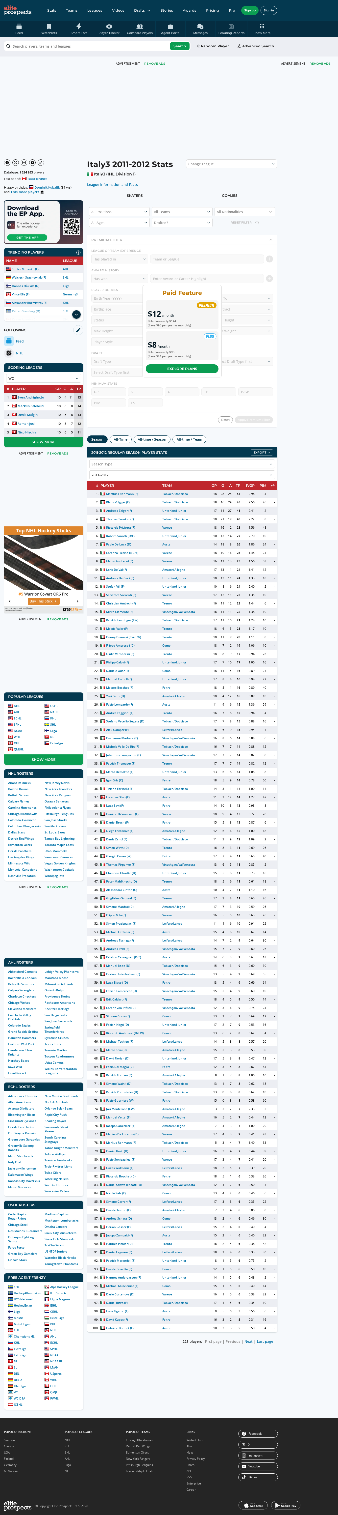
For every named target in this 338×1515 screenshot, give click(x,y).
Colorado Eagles (19, 1025)
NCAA (18, 731)
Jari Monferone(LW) (120, 1109)
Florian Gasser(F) (118, 1227)
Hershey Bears (18, 1060)
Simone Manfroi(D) (120, 907)
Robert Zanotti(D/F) (120, 536)
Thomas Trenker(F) (120, 519)
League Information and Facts (112, 184)
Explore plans (182, 369)
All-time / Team (189, 439)
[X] (15, 162)
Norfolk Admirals (56, 1102)
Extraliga (56, 743)
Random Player (215, 46)
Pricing (212, 10)
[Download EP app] (43, 222)
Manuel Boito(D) (118, 966)
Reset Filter (241, 222)
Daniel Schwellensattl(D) (124, 1185)
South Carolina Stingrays (55, 1139)
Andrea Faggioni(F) (119, 713)
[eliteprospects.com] (17, 10)
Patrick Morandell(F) (120, 1260)
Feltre (166, 688)
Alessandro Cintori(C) (121, 890)
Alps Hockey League (64, 1287)
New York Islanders (58, 789)
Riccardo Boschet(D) (121, 1176)
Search (179, 46)
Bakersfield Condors (22, 978)
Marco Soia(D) (116, 1050)
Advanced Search (258, 46)
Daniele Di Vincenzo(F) (122, 814)
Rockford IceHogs (57, 1009)
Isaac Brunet (37, 178)
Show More (43, 442)
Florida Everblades (21, 1127)
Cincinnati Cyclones (22, 1121)
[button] (262, 29)
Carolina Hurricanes (22, 807)
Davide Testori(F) (118, 1210)
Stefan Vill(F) (115, 586)
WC (16, 1392)
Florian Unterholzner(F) (123, 974)
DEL (17, 1374)
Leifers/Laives (172, 730)
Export (259, 452)
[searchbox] (97, 46)
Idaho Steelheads (20, 1156)
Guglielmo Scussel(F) (121, 898)
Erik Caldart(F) (116, 999)
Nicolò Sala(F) (116, 1193)
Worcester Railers (57, 1191)
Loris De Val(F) (116, 570)
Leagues (94, 10)
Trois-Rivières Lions (58, 1166)
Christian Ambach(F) (121, 603)
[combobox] (97, 46)
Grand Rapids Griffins (23, 1031)
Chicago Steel (17, 1225)
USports (56, 1374)
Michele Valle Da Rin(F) (122, 746)
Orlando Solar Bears (59, 1108)
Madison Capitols (57, 1214)
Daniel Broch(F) (117, 822)
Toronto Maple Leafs (59, 845)
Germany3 (70, 294)
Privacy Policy (196, 1459)
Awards (189, 10)
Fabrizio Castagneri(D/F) (123, 957)
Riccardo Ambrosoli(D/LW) (125, 1033)
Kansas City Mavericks (24, 1181)
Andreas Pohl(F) (117, 949)
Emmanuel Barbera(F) (122, 738)
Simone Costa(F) (118, 1016)
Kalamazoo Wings (20, 1174)
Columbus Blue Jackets (24, 826)
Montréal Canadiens (22, 869)
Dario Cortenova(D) (120, 1294)
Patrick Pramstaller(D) (122, 1092)
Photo (190, 1465)
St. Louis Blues (55, 832)
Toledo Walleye (55, 1154)
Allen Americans (19, 1102)
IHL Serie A (58, 1293)
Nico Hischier (28, 432)
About (190, 1446)
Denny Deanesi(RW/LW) (123, 637)
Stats (51, 10)
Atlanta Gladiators (21, 1108)
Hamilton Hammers (22, 1038)
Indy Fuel (14, 1162)
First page (213, 1341)
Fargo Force (16, 1247)
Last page (265, 1341)
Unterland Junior (174, 511)
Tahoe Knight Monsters (61, 1148)
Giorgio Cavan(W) (118, 856)
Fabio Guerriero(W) (120, 1100)
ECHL (18, 718)
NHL (17, 706)
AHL (66, 269)
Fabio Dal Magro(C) (120, 1067)
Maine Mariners (19, 1187)
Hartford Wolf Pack (21, 1044)
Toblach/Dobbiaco (175, 494)
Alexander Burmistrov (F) (29, 303)
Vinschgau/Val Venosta (178, 612)
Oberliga (20, 1386)
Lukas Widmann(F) (119, 1168)
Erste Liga (57, 1318)
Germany (10, 1465)
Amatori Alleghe (173, 570)
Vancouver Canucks (59, 857)
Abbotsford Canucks (22, 972)
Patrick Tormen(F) (119, 1075)
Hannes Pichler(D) (119, 1244)
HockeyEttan (23, 1305)
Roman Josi (26, 423)
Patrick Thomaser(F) (120, 763)
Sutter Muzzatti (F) (25, 269)
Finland (9, 1459)
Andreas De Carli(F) (120, 578)
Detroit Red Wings (21, 838)
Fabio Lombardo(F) (119, 704)
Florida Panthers (19, 851)
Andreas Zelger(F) (119, 511)
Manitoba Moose (56, 978)
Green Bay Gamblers (22, 1254)
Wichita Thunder (56, 1185)
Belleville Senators (21, 984)
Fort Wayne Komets (22, 1133)
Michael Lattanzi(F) (120, 932)
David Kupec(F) (117, 1319)
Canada (9, 1446)
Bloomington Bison (21, 1115)
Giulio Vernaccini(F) (120, 654)
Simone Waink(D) (118, 1084)
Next (248, 1341)
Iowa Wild (15, 1067)
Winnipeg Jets (54, 876)
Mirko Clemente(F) (119, 612)
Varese (167, 527)
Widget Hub (194, 1440)
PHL (53, 1324)
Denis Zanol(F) (116, 839)
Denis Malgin (28, 414)
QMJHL (19, 749)
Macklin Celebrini (31, 406)
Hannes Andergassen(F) (123, 1277)
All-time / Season (152, 439)
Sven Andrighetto (31, 397)
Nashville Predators (22, 876)
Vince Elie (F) (20, 294)
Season (97, 439)
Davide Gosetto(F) (119, 1269)
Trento (167, 603)
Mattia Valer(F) (117, 629)
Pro (232, 10)
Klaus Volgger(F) (118, 502)
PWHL (54, 1398)
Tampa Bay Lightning (60, 838)
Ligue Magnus (60, 1299)
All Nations (11, 1471)
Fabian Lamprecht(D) (121, 991)
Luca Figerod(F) (117, 1311)
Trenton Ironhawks (58, 1160)
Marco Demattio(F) (119, 772)
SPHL (17, 724)
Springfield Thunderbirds (54, 1029)
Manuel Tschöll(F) (119, 679)
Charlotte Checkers (22, 996)
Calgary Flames (18, 801)
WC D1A (19, 1398)
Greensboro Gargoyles (24, 1139)
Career (191, 1489)
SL (15, 1367)
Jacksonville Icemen (22, 1168)
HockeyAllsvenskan (27, 1293)
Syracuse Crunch (57, 1038)
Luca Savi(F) (115, 805)
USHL (54, 706)
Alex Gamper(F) (117, 730)
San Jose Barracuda (58, 1021)
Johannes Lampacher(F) (123, 755)
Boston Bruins (18, 789)
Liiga (66, 286)
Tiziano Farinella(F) (119, 789)
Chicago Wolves (19, 1002)
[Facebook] (7, 162)
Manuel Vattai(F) (118, 1117)
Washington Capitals (59, 869)
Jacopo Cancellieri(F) (120, 1126)
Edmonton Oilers (20, 845)
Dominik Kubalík (47, 187)
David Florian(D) (117, 1058)
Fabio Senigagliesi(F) (120, 1159)
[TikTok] (41, 162)
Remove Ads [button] (320, 63)
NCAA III (56, 1361)
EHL (17, 1330)
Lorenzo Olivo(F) (118, 797)
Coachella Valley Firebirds (19, 1017)
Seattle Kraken (55, 826)
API (189, 1471)
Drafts (139, 10)
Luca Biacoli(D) (117, 982)
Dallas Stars (16, 832)
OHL (17, 743)
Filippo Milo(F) (116, 915)
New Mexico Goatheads (61, 1096)
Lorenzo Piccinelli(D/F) (122, 553)
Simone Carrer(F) (118, 1202)
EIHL (53, 1305)
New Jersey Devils (57, 783)
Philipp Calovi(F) (117, 662)
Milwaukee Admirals (59, 984)
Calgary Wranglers (21, 990)
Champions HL (24, 1336)
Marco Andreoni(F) (119, 561)
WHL (17, 737)
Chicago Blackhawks (22, 814)
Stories (167, 10)
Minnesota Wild (19, 863)
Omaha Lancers (56, 1227)
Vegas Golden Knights (60, 863)
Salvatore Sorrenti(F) (121, 595)
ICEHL (18, 1404)
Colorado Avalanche (22, 820)
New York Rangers (58, 795)
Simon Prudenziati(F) (121, 923)
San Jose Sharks (56, 820)
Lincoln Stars (17, 1260)
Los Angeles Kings (21, 857)
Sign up (250, 10)
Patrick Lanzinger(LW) (122, 620)
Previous (233, 1341)
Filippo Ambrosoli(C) (120, 645)
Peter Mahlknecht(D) (121, 881)
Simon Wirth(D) (117, 848)
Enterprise (194, 1483)
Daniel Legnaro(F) (119, 1252)
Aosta (166, 544)
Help (190, 1452)
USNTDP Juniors (56, 1251)
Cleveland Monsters (22, 1009)
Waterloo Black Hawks (60, 1258)
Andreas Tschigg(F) (120, 940)
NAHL (54, 712)
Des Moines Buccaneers (25, 1231)
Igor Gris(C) (114, 780)
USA (7, 1452)
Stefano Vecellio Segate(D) (125, 721)
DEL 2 (18, 1380)
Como (166, 645)
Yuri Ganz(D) (115, 696)
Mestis (18, 1318)
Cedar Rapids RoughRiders (17, 1216)
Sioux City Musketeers (60, 1233)
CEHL (54, 1312)
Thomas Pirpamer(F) (120, 864)
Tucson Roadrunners (59, 1056)
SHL (66, 277)
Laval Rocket (17, 1073)
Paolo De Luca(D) (118, 544)
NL (52, 737)
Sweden (9, 1440)
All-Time (120, 439)
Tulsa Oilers (53, 1173)
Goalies (230, 195)
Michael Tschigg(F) (119, 1041)
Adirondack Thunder (22, 1096)
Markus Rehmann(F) (121, 1143)
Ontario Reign (54, 990)
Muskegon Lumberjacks (62, 1220)
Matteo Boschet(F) (119, 688)
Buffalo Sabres (18, 795)
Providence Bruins (57, 996)
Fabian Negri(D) (117, 1025)
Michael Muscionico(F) (122, 1286)
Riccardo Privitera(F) (120, 527)
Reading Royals (55, 1121)
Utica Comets (54, 1062)
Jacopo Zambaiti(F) (119, 1235)
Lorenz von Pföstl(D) (121, 1008)
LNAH (54, 1367)
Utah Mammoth (56, 851)
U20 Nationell (23, 1299)
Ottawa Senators (57, 801)
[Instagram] (24, 162)
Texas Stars (53, 1044)
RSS (189, 1477)
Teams (71, 10)
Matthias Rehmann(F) (122, 494)
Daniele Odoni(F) (118, 671)
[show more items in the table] (76, 314)
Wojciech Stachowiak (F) (29, 277)
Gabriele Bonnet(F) (120, 1328)
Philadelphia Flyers (58, 807)
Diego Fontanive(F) (119, 831)
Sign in (269, 10)
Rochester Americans (60, 1002)
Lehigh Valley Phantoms (62, 972)
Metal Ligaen (23, 1324)
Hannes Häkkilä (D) (25, 286)
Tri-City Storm (54, 1245)
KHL (66, 303)
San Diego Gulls (56, 1015)
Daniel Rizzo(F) (117, 1303)
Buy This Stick (41, 601)
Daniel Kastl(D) (117, 1151)
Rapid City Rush (56, 1115)
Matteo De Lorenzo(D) (122, 1134)
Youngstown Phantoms (61, 1264)
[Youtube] (32, 162)
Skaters (135, 195)
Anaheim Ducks (19, 783)
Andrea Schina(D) (119, 1218)
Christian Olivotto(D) (121, 873)
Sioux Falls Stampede (59, 1239)
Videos (118, 10)
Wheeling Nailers (57, 1179)
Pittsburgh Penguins (59, 814)
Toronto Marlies (56, 1050)
